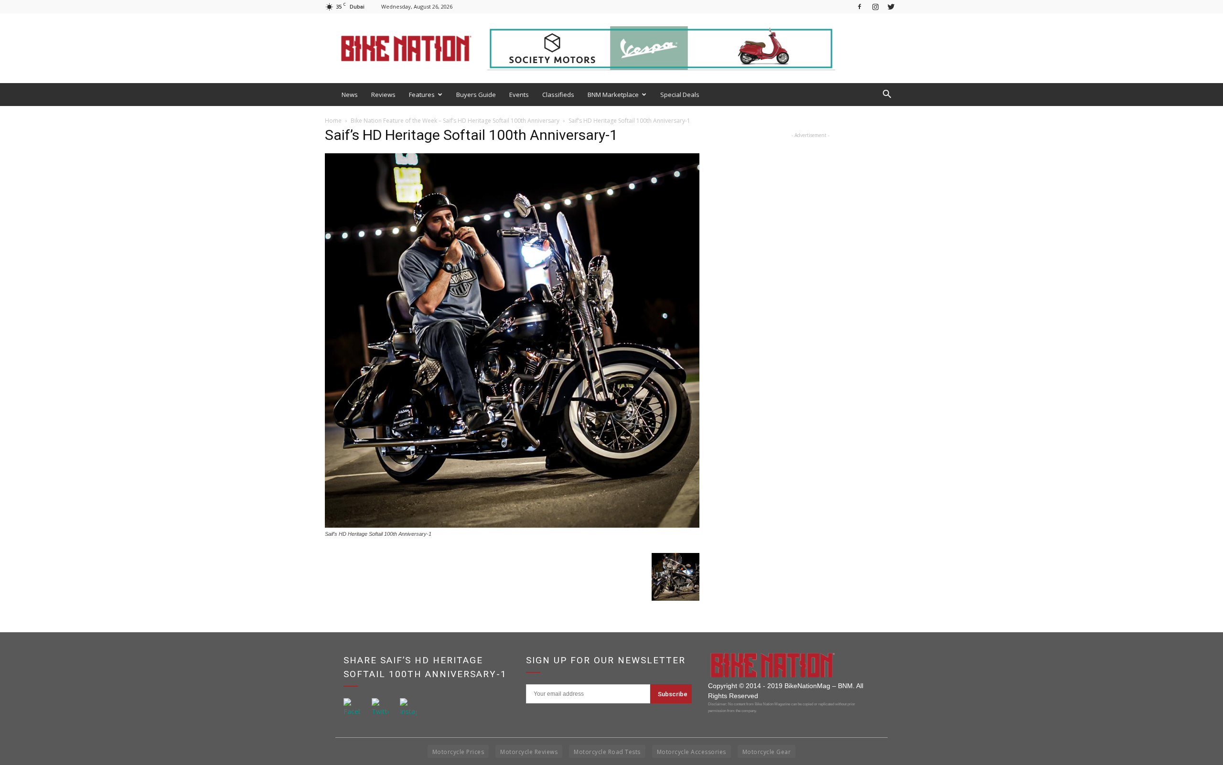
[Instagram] (875, 6)
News (350, 94)
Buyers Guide (476, 94)
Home (333, 121)
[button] (886, 94)
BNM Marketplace (613, 94)
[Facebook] (859, 6)
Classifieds (558, 94)
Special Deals (679, 94)
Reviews (383, 94)
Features (422, 94)
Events (519, 94)
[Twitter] (891, 6)
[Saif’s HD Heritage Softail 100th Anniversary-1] (512, 525)
